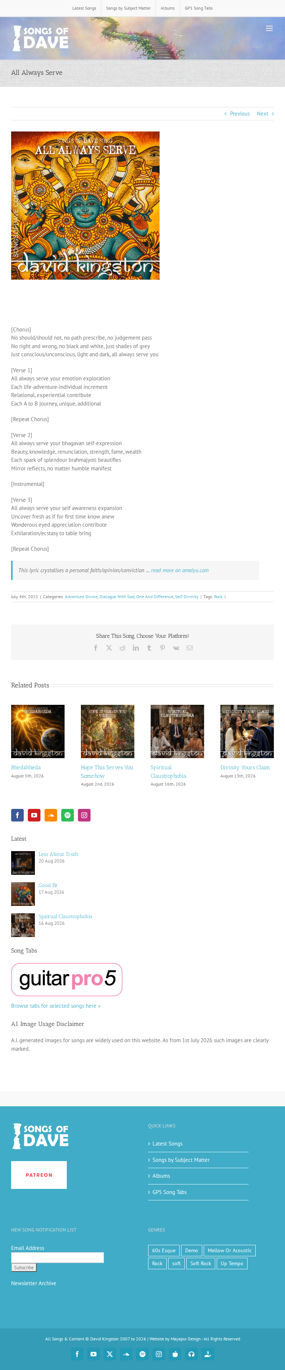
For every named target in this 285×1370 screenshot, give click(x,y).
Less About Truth (58, 854)
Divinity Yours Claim (245, 767)
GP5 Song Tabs (170, 1192)
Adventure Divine (81, 596)
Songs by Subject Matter (181, 1159)
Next (262, 113)
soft (176, 1263)
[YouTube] (34, 815)
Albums (161, 1175)
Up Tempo (232, 1263)
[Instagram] (84, 815)
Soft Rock (200, 1263)
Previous (240, 113)
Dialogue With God (116, 596)
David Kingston (104, 1338)
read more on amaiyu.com (180, 570)
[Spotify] (67, 815)
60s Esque (164, 1250)
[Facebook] (17, 815)
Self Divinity (187, 596)
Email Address (27, 1247)
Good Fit (48, 885)
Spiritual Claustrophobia (65, 916)
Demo (191, 1250)
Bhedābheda (26, 767)
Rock (218, 596)
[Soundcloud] (51, 815)
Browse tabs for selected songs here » (56, 1005)
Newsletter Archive (33, 1283)
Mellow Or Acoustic (230, 1250)
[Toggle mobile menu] (270, 28)
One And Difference (154, 596)
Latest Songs (168, 1143)
